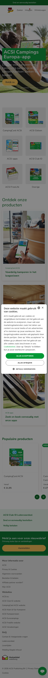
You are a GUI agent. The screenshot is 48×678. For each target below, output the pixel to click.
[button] (24, 368)
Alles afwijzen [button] (25, 362)
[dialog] (24, 339)
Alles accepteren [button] (24, 356)
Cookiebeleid (9, 346)
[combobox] (38, 308)
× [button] (42, 308)
